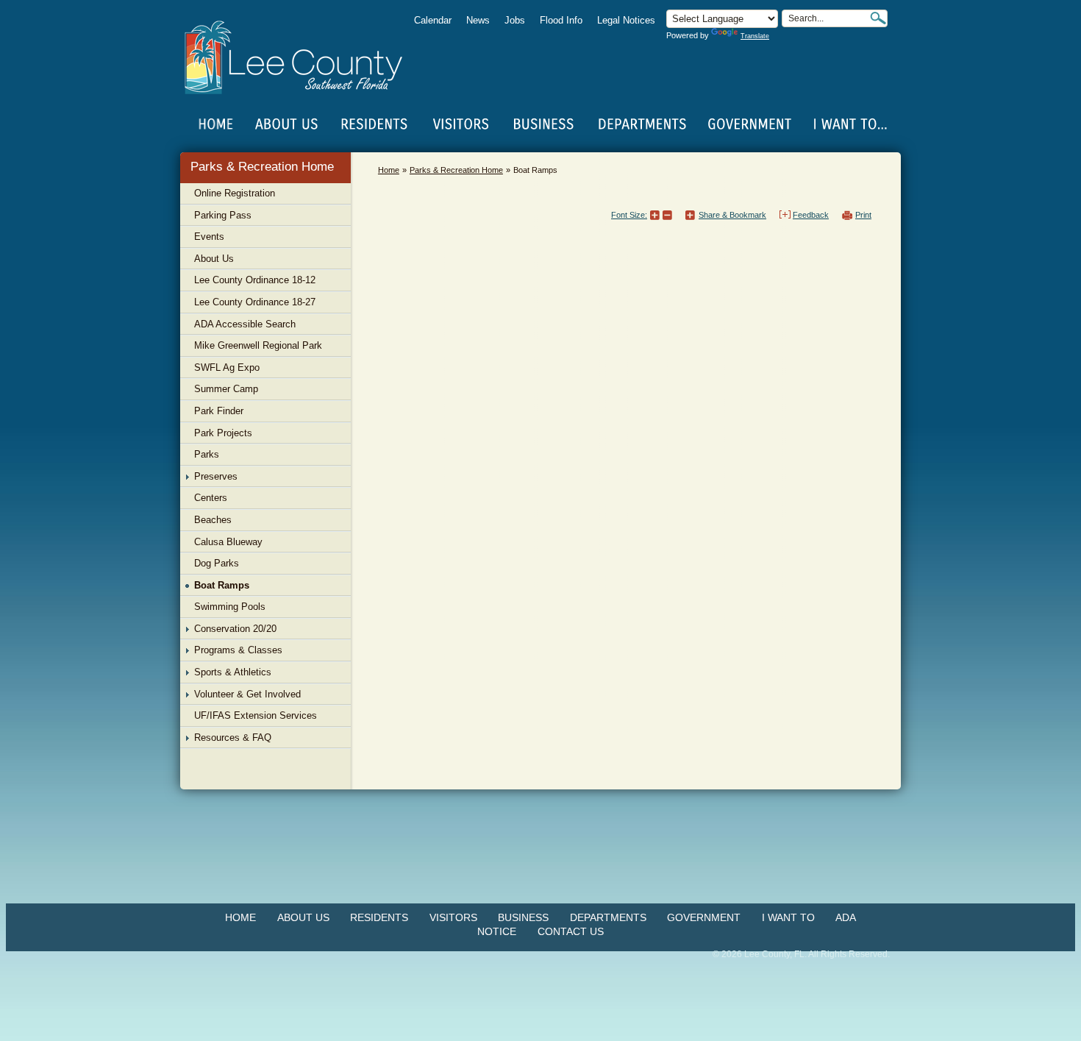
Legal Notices (626, 20)
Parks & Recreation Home (262, 167)
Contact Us (571, 931)
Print (863, 214)
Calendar (433, 20)
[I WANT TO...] (849, 124)
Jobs (514, 20)
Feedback (811, 214)
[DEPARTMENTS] (642, 124)
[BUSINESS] (544, 124)
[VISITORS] (460, 124)
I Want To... (849, 124)
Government (704, 917)
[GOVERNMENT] (749, 124)
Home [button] (303, 57)
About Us (303, 917)
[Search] (878, 18)
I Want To (788, 917)
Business (523, 917)
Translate (755, 36)
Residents (379, 917)
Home (216, 124)
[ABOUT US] (286, 124)
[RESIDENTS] (373, 124)
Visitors (453, 917)
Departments (608, 917)
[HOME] (216, 124)
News (478, 20)
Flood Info (561, 20)
